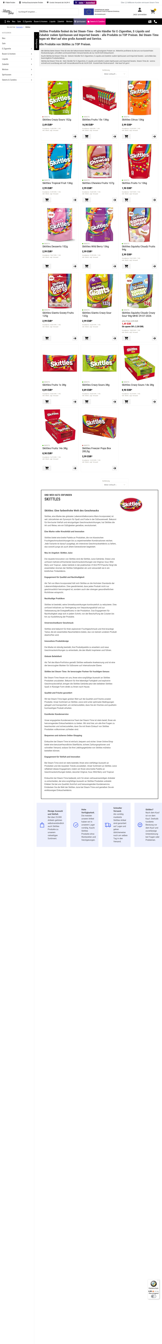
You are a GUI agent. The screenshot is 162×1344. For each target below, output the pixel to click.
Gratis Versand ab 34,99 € (59, 3)
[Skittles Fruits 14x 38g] (59, 426)
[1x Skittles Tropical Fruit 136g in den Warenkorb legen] (46, 199)
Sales (81, 3)
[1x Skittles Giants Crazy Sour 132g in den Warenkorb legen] (86, 338)
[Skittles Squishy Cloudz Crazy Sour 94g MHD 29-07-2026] (139, 291)
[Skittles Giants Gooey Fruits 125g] (59, 291)
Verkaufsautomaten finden (32, 3)
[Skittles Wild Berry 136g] (99, 224)
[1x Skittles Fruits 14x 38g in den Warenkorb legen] (46, 468)
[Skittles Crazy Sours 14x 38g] (139, 363)
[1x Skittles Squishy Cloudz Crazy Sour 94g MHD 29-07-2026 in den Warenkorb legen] (126, 338)
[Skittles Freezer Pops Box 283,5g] (99, 426)
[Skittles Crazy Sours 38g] (99, 363)
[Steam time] (8, 11)
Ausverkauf (90, 3)
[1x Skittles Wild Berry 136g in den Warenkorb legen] (86, 266)
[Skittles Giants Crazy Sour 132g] (99, 291)
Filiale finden (10, 3)
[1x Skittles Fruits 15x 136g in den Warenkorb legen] (86, 136)
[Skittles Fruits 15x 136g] (99, 97)
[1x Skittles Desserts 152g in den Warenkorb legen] (46, 266)
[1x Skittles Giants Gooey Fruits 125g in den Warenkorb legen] (46, 338)
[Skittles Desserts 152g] (59, 224)
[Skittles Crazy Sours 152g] (59, 97)
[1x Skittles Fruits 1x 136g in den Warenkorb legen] (126, 199)
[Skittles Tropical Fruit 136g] (59, 161)
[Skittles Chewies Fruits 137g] (99, 161)
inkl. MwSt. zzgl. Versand (50, 130)
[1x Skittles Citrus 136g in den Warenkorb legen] (126, 136)
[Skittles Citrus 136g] (139, 97)
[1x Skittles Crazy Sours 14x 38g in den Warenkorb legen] (126, 401)
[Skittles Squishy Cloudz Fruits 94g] (139, 224)
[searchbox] (47, 12)
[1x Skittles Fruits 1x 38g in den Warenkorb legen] (46, 401)
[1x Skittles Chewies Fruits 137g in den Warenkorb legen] (86, 199)
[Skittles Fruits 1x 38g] (59, 363)
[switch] (153, 1296)
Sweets (47, 117)
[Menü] (157, 1280)
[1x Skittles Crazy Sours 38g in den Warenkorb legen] (86, 401)
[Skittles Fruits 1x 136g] (139, 161)
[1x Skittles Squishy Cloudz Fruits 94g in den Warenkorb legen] (126, 266)
